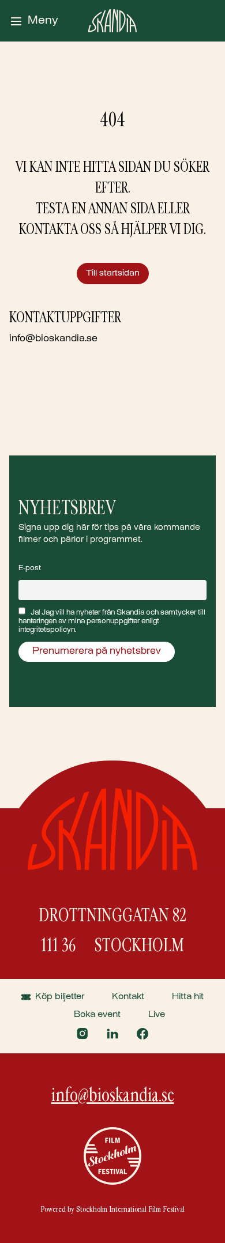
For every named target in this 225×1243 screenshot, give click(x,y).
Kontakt (128, 997)
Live (156, 1015)
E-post (29, 568)
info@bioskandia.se (53, 339)
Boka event (97, 1015)
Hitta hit (188, 997)
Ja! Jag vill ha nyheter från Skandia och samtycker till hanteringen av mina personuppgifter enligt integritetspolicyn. (111, 621)
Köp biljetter (59, 997)
